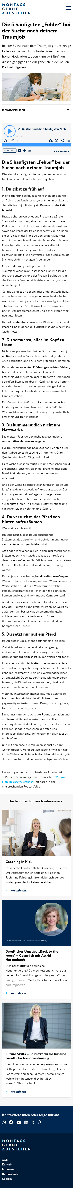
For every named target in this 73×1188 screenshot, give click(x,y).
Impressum (9, 1169)
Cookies (7, 1179)
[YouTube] (18, 1122)
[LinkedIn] (26, 1122)
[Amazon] (39, 1122)
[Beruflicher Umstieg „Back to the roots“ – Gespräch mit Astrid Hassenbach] (36, 922)
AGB (5, 1160)
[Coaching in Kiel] (36, 833)
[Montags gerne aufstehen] (16, 8)
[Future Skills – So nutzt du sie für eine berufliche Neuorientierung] (36, 1025)
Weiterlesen (18, 890)
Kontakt (7, 1164)
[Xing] (32, 1122)
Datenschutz (10, 1174)
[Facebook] (11, 1122)
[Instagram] (4, 1122)
